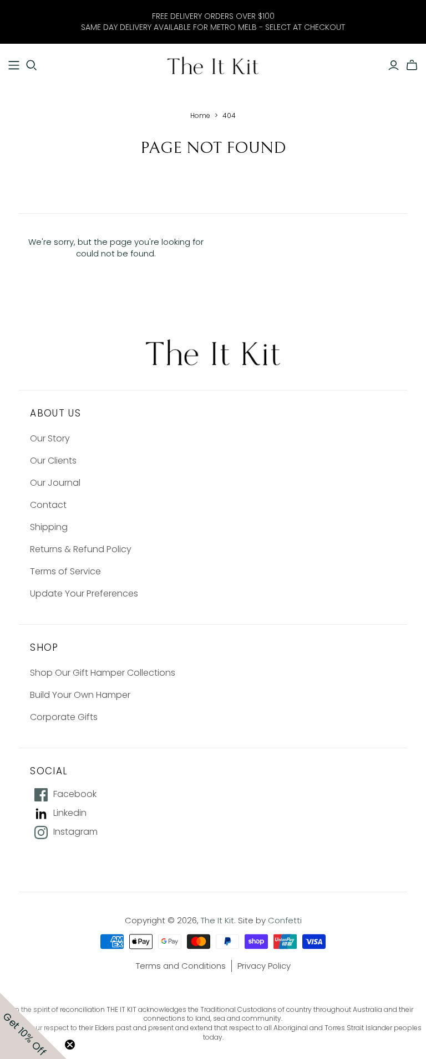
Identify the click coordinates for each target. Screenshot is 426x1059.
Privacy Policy (264, 965)
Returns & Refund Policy (80, 549)
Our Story (50, 438)
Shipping (49, 527)
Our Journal (55, 482)
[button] (33, 1026)
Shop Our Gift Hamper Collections (102, 672)
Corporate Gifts (64, 717)
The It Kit (217, 920)
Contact (48, 504)
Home (200, 115)
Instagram (75, 832)
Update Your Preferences (84, 593)
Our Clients (53, 460)
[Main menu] (13, 65)
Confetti (285, 920)
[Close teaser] (69, 1044)
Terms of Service (65, 571)
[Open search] (31, 65)
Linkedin (70, 813)
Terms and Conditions (181, 965)
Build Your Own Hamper (80, 694)
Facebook (75, 794)
